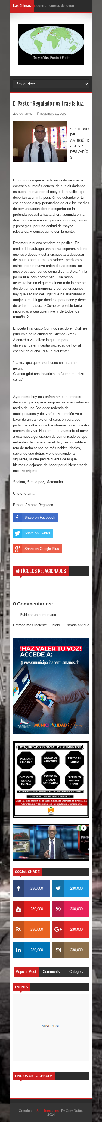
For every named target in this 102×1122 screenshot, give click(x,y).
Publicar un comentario (38, 615)
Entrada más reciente (30, 625)
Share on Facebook (39, 517)
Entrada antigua (76, 625)
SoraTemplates (47, 1111)
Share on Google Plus (41, 549)
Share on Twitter (37, 533)
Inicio (55, 625)
